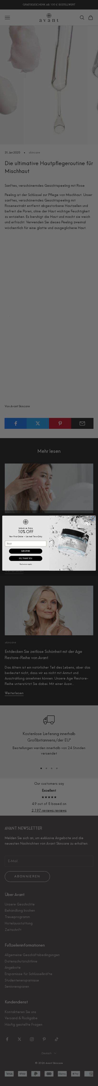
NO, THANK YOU (25, 558)
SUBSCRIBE (25, 551)
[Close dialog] (93, 519)
